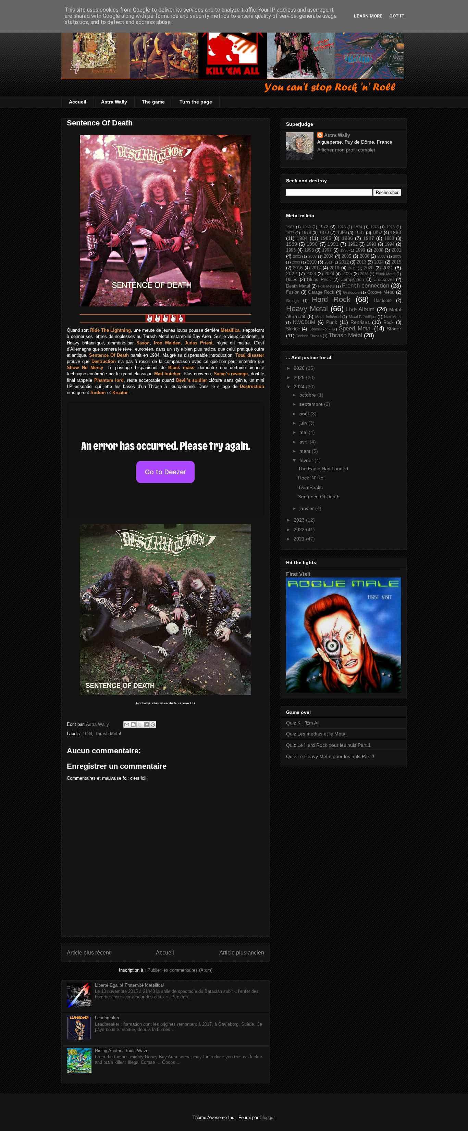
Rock (388, 322)
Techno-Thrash (309, 336)
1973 (341, 227)
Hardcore (383, 300)
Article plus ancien (241, 953)
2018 (334, 268)
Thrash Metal (108, 733)
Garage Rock (321, 292)
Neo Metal (393, 317)
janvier (307, 508)
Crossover (383, 279)
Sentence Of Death (319, 496)
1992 (353, 244)
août (304, 413)
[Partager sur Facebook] (146, 724)
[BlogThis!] (133, 724)
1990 (312, 244)
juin (303, 423)
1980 (342, 232)
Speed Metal (355, 328)
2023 (311, 273)
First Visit (298, 574)
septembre (311, 404)
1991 (333, 244)
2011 (328, 262)
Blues (291, 279)
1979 (324, 232)
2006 (364, 256)
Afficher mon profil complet (346, 150)
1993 (371, 244)
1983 (395, 232)
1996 (309, 250)
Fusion (292, 292)
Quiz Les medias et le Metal (316, 734)
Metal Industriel (328, 317)
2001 (396, 250)
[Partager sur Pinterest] (152, 724)
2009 (296, 262)
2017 (316, 268)
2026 (364, 274)
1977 (290, 233)
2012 (344, 262)
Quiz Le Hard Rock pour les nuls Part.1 (328, 745)
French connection (365, 285)
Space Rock (320, 329)
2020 (368, 268)
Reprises (360, 322)
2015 (396, 262)
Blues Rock (319, 279)
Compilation (352, 279)
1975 (374, 227)
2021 (387, 267)
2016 (298, 268)
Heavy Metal (307, 308)
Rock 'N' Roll (311, 478)
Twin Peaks (310, 487)
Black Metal (385, 274)
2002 (297, 256)
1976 (390, 227)
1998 (344, 250)
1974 (358, 227)
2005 (346, 256)
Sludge (293, 329)
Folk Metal (326, 286)
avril (304, 442)
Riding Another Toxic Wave (121, 1050)
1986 (347, 238)
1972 (323, 226)
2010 (312, 262)
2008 (397, 256)
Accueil (77, 102)
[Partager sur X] (139, 724)
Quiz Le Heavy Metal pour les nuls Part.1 (330, 756)
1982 (377, 232)
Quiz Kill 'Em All (302, 723)
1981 (359, 232)
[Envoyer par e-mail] (126, 724)
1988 (389, 238)
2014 (379, 262)
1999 (360, 250)
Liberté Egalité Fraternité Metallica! (129, 985)
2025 (347, 273)
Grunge (292, 301)
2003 (312, 256)
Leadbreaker (107, 1017)
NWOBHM (304, 322)
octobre (308, 395)
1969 (307, 227)
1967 (290, 227)
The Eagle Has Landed (323, 468)
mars (305, 451)
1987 (368, 238)
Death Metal (298, 286)
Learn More (368, 16)
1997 (327, 250)
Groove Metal (380, 292)
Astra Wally (114, 102)
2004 (328, 256)
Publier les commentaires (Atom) (179, 970)
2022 (291, 273)
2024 (329, 273)
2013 (361, 262)
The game (153, 102)
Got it (397, 16)
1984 (87, 733)
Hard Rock (331, 299)
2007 (382, 256)
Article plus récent (88, 953)
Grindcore (351, 292)
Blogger (267, 1117)
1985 (325, 238)
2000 (378, 250)
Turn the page (196, 102)
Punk (331, 322)
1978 (306, 232)
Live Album (360, 309)
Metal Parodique (362, 317)
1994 (389, 244)
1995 (291, 250)
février (307, 460)
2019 (352, 268)
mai (304, 432)
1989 (291, 244)
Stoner (394, 328)
